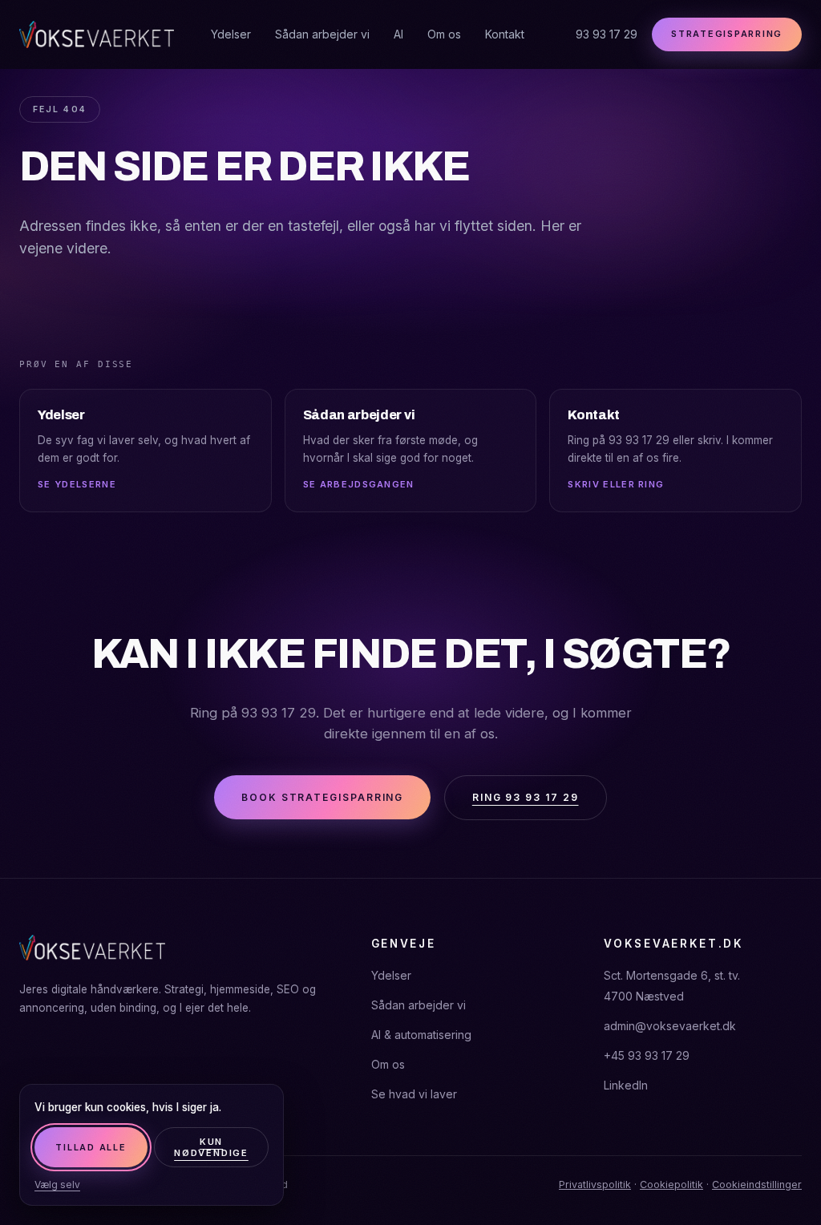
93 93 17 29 (606, 34)
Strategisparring (727, 33)
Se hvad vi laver (414, 1094)
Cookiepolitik (671, 1185)
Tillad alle (90, 1147)
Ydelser (231, 34)
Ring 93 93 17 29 (525, 797)
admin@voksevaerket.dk (670, 1026)
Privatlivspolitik (595, 1185)
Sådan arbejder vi (322, 34)
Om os (444, 34)
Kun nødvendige (211, 1147)
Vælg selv (57, 1185)
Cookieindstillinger (757, 1185)
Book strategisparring (322, 797)
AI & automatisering (421, 1034)
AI (398, 34)
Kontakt (504, 34)
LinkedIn (626, 1085)
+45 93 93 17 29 (647, 1055)
